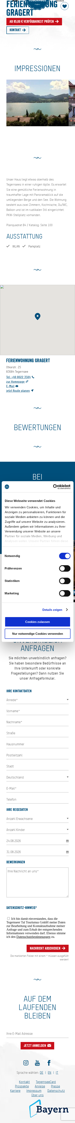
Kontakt (16, 30)
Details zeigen (52, 609)
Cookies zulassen (37, 622)
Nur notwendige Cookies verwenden (37, 633)
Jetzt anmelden (35, 1045)
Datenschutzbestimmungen (33, 936)
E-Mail (10, 386)
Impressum (33, 1091)
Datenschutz (56, 1091)
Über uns (37, 1095)
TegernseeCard (46, 1082)
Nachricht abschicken (45, 948)
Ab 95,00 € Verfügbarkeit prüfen (32, 21)
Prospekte (22, 1086)
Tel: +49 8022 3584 (18, 377)
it (57, 1073)
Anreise (40, 1086)
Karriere (15, 1091)
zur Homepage (15, 382)
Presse (55, 1086)
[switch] (64, 568)
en (49, 1073)
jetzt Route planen (18, 391)
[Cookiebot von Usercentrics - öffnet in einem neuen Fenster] (53, 486)
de (41, 1073)
